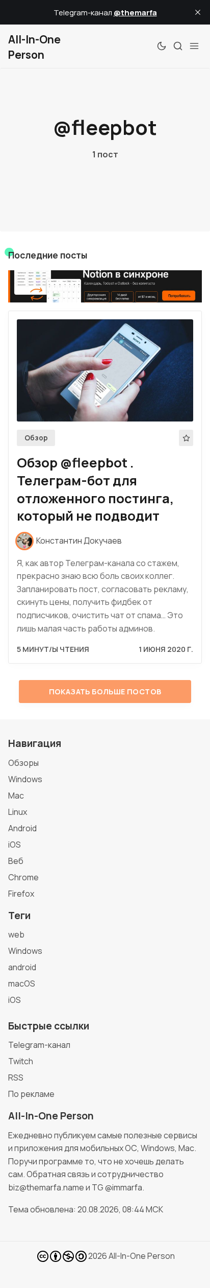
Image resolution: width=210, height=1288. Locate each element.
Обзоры (23, 762)
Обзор (36, 437)
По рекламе (31, 1093)
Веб (15, 861)
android (22, 967)
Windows (25, 779)
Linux (17, 811)
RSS (15, 1077)
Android (22, 828)
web (16, 934)
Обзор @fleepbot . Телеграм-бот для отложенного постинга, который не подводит (95, 489)
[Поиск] (178, 46)
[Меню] (194, 46)
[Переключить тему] (161, 46)
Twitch (20, 1061)
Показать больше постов (105, 691)
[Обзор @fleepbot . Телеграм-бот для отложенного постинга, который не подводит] (105, 370)
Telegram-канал (39, 1044)
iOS (14, 844)
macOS (21, 983)
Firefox (21, 893)
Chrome (23, 877)
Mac (16, 795)
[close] (198, 12)
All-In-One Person (142, 1255)
